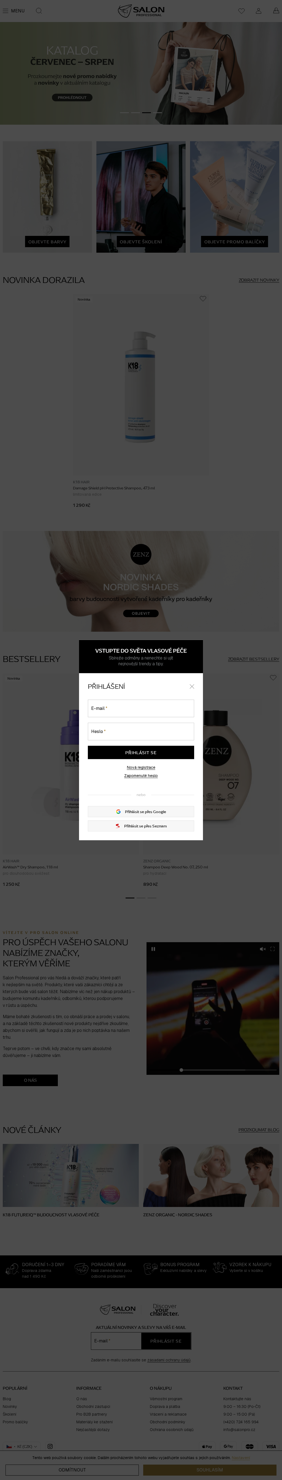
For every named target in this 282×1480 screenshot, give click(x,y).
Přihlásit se (141, 752)
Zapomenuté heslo (141, 775)
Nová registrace (141, 767)
